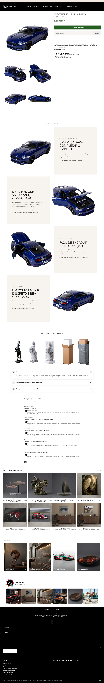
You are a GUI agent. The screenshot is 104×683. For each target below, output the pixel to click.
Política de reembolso (37, 680)
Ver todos (98, 470)
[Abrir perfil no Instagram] (10, 583)
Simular (97, 33)
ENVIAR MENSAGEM (10, 651)
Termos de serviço (58, 680)
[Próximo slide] (25, 485)
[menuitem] (29, 6)
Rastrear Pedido (7, 663)
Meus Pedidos (6, 665)
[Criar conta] (99, 664)
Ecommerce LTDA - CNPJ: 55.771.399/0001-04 (21, 680)
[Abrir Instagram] (13, 596)
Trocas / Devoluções (8, 672)
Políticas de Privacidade (9, 670)
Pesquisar (5, 666)
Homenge (9, 680)
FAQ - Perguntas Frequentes (10, 668)
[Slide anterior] (5, 485)
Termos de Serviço (7, 674)
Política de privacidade (48, 680)
